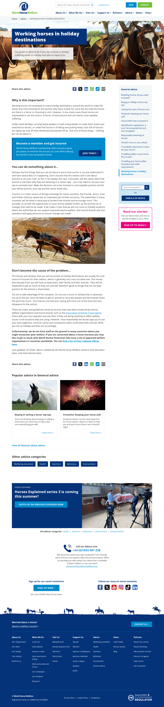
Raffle (75, 671)
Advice (128, 13)
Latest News (118, 642)
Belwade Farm (58, 642)
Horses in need (38, 651)
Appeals (76, 666)
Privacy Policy (69, 698)
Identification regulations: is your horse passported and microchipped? (133, 128)
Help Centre (138, 661)
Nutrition (56, 464)
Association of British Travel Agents (83, 312)
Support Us (103, 13)
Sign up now (45, 587)
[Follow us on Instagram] (121, 587)
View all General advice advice (28, 445)
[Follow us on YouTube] (114, 587)
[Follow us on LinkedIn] (134, 587)
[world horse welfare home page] (24, 8)
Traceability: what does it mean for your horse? (135, 148)
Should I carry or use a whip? (134, 142)
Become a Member (80, 656)
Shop (148, 13)
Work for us (16, 661)
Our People (16, 651)
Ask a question (140, 666)
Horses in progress (141, 656)
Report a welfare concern (24, 626)
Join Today (89, 153)
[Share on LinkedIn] (86, 89)
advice (23, 18)
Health (43, 464)
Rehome (117, 13)
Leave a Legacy (79, 661)
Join (131, 5)
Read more (47, 432)
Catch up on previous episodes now (41, 504)
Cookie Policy (83, 698)
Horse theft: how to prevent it (134, 121)
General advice (99, 666)
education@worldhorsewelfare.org (81, 566)
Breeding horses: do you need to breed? (134, 96)
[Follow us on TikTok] (128, 587)
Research (36, 681)
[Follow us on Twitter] (107, 587)
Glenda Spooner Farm (61, 647)
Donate (145, 5)
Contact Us (103, 5)
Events (55, 661)
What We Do (75, 13)
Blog (115, 651)
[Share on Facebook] (74, 89)
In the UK (36, 642)
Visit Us (90, 13)
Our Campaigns (38, 672)
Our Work (16, 647)
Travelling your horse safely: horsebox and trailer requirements (134, 164)
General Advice (117, 531)
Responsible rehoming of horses (132, 137)
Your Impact (17, 656)
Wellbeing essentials (23, 464)
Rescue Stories (119, 647)
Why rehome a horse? (142, 651)
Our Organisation (19, 642)
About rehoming (140, 647)
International (37, 647)
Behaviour (72, 464)
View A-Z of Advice (135, 198)
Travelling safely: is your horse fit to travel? (135, 155)
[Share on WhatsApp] (92, 89)
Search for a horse (141, 642)
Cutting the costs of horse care (135, 109)
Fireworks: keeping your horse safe (82, 414)
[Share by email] (103, 89)
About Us (60, 13)
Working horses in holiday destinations (133, 173)
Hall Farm (56, 651)
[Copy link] (98, 89)
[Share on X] (80, 89)
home (14, 18)
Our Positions (37, 676)
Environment (89, 464)
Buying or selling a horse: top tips (33, 414)
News (139, 13)
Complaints (95, 698)
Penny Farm (57, 656)
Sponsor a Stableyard (81, 651)
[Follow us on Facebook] (100, 587)
